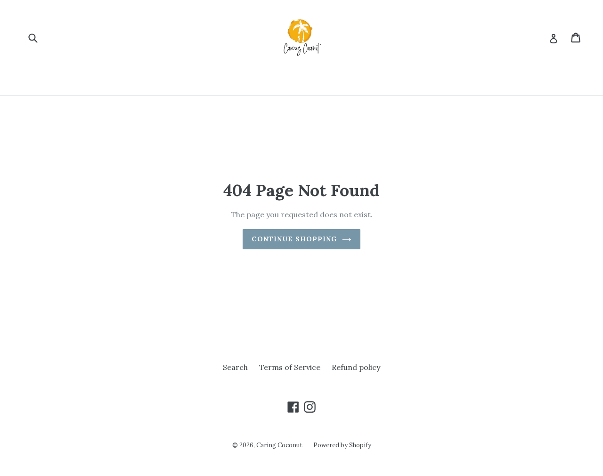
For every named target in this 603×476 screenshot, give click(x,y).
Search (235, 367)
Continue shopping (294, 239)
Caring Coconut (280, 445)
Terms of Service (289, 367)
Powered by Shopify (342, 445)
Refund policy (356, 367)
